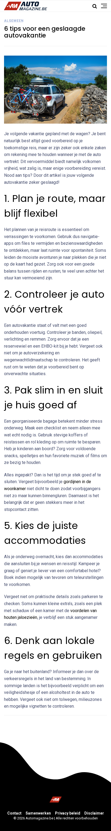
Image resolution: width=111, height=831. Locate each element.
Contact (14, 813)
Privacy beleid (67, 813)
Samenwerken (38, 813)
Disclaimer (94, 813)
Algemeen (13, 21)
